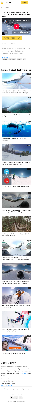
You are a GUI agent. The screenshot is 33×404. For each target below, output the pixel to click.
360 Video (12, 59)
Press (27, 389)
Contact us (19, 394)
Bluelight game (24, 373)
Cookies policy (20, 389)
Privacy (12, 389)
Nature (19, 59)
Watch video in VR (12, 38)
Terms (6, 389)
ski (24, 59)
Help (12, 394)
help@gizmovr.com (6, 385)
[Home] (1, 7)
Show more (6, 57)
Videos (7, 7)
